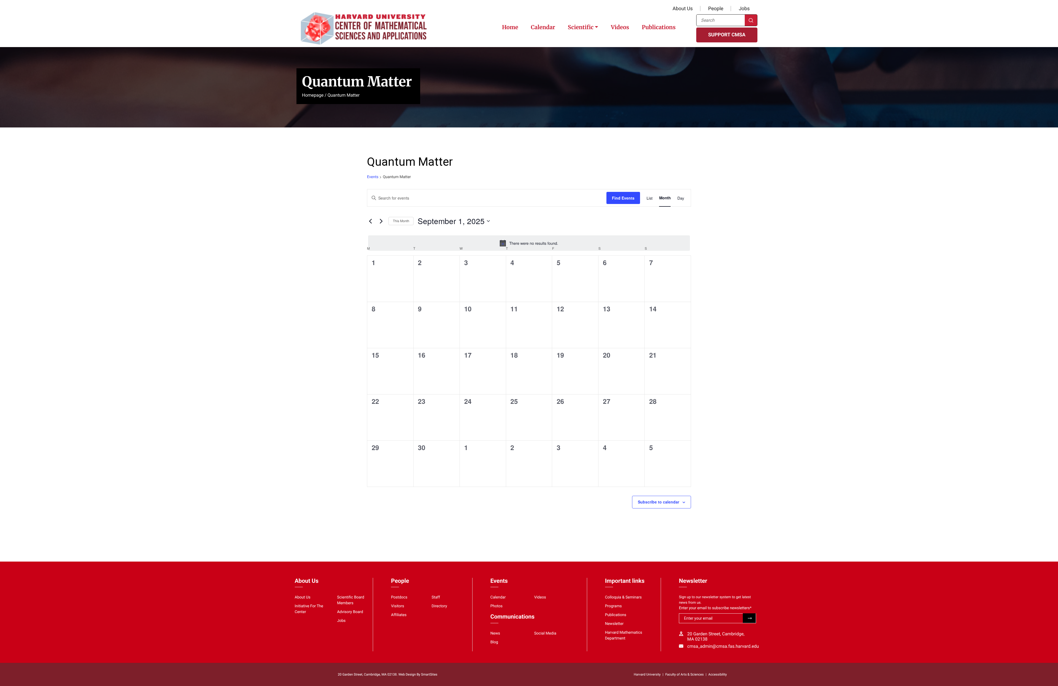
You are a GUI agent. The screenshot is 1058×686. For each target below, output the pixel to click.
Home (510, 27)
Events (372, 177)
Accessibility (717, 674)
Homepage (312, 95)
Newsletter (614, 624)
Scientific (580, 27)
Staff (436, 597)
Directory (439, 606)
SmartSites (429, 674)
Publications (659, 27)
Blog (494, 642)
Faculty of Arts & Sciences (684, 674)
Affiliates (398, 615)
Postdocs (399, 597)
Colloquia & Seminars (623, 597)
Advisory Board (350, 612)
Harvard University (647, 674)
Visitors (397, 606)
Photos (496, 606)
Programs (613, 606)
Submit (749, 618)
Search (751, 20)
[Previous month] (370, 221)
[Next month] (381, 221)
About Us (683, 9)
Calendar (543, 27)
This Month (401, 221)
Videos (620, 27)
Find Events (623, 198)
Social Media (545, 633)
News (495, 633)
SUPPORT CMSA (726, 35)
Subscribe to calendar (658, 502)
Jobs (744, 9)
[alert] (529, 243)
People (715, 9)
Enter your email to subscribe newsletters (715, 608)
